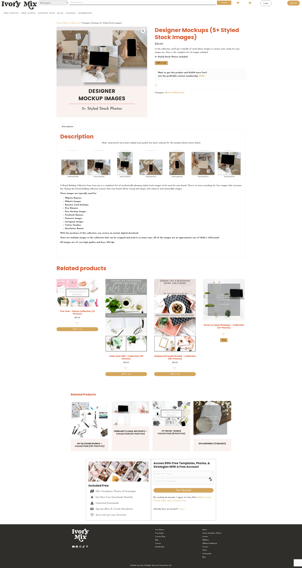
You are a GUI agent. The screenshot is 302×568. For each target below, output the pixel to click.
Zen (170, 565)
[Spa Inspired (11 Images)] (212, 420)
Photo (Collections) (72, 23)
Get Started (183, 490)
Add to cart (161, 63)
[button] (143, 31)
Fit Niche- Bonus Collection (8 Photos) (171, 432)
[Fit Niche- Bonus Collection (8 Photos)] (171, 413)
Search (224, 3)
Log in (182, 509)
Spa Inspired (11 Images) (212, 443)
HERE (202, 76)
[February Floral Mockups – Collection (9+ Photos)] (130, 413)
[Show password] (211, 478)
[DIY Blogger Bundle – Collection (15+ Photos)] (90, 420)
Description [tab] (67, 127)
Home (59, 23)
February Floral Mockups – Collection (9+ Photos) (130, 432)
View (224, 340)
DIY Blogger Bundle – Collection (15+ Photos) (90, 445)
